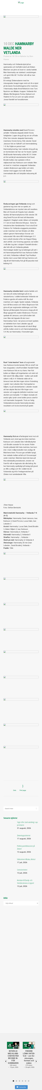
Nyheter (23, 56)
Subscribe (22, 1087)
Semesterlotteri (22, 869)
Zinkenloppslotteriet (23, 835)
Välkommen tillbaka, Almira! (26, 859)
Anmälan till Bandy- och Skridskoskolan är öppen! (25, 881)
